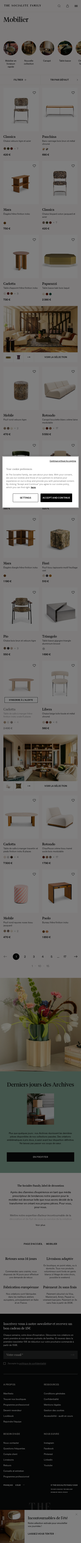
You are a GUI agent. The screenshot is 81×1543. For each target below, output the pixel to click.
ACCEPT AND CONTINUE (56, 497)
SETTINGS (25, 497)
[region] (40, 482)
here (33, 487)
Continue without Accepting (63, 461)
